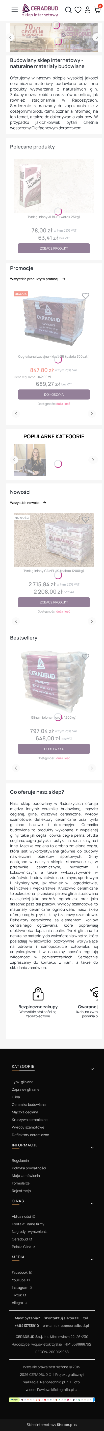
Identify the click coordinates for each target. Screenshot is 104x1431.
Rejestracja (21, 1190)
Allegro (18, 1302)
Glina (16, 1096)
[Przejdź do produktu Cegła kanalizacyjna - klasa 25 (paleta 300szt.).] (54, 320)
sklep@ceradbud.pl (72, 1325)
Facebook (20, 1272)
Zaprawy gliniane (25, 1089)
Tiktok (17, 1295)
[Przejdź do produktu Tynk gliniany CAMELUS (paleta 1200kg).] (54, 540)
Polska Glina (22, 1246)
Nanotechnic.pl (52, 1382)
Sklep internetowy (50, 1424)
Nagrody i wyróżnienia (29, 1231)
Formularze (21, 1183)
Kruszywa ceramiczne (29, 1119)
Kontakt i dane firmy (28, 1224)
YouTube (19, 1279)
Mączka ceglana (25, 1112)
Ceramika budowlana (29, 1104)
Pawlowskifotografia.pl (55, 1389)
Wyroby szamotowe (28, 1127)
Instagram (20, 1287)
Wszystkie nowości (25, 502)
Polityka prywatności (29, 1168)
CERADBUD (38, 1374)
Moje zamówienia (26, 1175)
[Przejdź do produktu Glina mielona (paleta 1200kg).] (54, 681)
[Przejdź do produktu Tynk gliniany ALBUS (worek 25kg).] (54, 186)
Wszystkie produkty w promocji (34, 279)
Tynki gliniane (22, 1081)
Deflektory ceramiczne (30, 1134)
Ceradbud (20, 1239)
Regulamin (20, 1160)
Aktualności (22, 1216)
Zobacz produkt (54, 248)
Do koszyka (54, 394)
